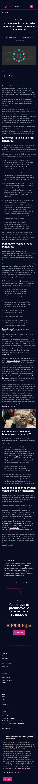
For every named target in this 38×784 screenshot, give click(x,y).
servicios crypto (9, 348)
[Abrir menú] (31, 6)
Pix (32, 186)
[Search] (26, 6)
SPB (17, 456)
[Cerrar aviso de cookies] (34, 734)
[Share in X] (4, 76)
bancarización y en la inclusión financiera (15, 523)
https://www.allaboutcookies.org (19, 769)
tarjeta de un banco (25, 281)
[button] (8, 625)
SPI (29, 462)
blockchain (5, 354)
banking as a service (8, 406)
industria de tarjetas (13, 361)
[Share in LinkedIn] (9, 76)
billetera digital (14, 528)
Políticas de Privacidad (17, 748)
